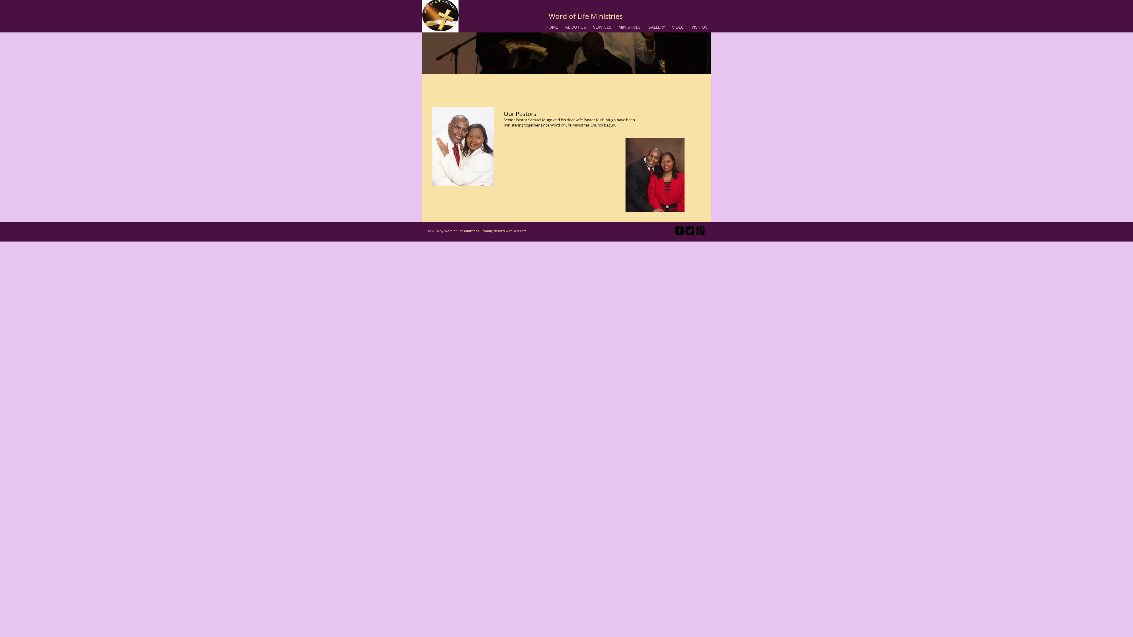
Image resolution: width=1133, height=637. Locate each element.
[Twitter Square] (689, 230)
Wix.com (519, 231)
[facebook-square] (679, 230)
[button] (575, 27)
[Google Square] (700, 230)
